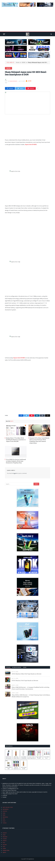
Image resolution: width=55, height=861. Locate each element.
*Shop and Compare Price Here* (10, 793)
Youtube (4, 797)
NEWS (8, 68)
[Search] (51, 34)
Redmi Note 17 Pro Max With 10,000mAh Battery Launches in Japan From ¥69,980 (16, 439)
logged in (15, 473)
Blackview (5, 836)
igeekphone (31, 859)
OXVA (4, 813)
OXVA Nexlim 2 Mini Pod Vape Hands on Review (26, 674)
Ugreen (4, 852)
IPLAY (4, 821)
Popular (8, 667)
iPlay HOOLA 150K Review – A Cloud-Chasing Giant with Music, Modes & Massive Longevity (31, 695)
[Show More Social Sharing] (37, 88)
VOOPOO (5, 811)
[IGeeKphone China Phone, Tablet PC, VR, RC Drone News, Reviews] (27, 34)
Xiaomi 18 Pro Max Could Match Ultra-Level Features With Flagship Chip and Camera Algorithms (39, 440)
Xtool (4, 846)
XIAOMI (24, 667)
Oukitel (4, 848)
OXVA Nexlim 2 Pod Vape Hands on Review (25, 680)
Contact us (4, 788)
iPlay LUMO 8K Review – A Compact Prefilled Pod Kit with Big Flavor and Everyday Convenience (30, 688)
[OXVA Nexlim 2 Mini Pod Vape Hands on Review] (7, 673)
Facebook (4, 795)
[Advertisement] (27, 19)
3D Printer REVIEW (16, 667)
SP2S (4, 819)
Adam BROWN (13, 81)
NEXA (4, 815)
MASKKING (5, 817)
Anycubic (5, 844)
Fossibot (5, 838)
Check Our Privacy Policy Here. (9, 790)
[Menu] (4, 34)
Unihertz (5, 840)
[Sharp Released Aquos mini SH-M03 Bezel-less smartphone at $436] (27, 103)
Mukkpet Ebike (6, 850)
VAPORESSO (5, 809)
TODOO (4, 823)
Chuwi (4, 834)
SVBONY (5, 833)
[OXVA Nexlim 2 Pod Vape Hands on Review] (7, 679)
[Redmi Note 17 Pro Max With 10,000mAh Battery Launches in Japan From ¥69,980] (16, 430)
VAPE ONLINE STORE (8, 807)
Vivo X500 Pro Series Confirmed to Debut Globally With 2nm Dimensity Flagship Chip (16, 461)
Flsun (4, 842)
